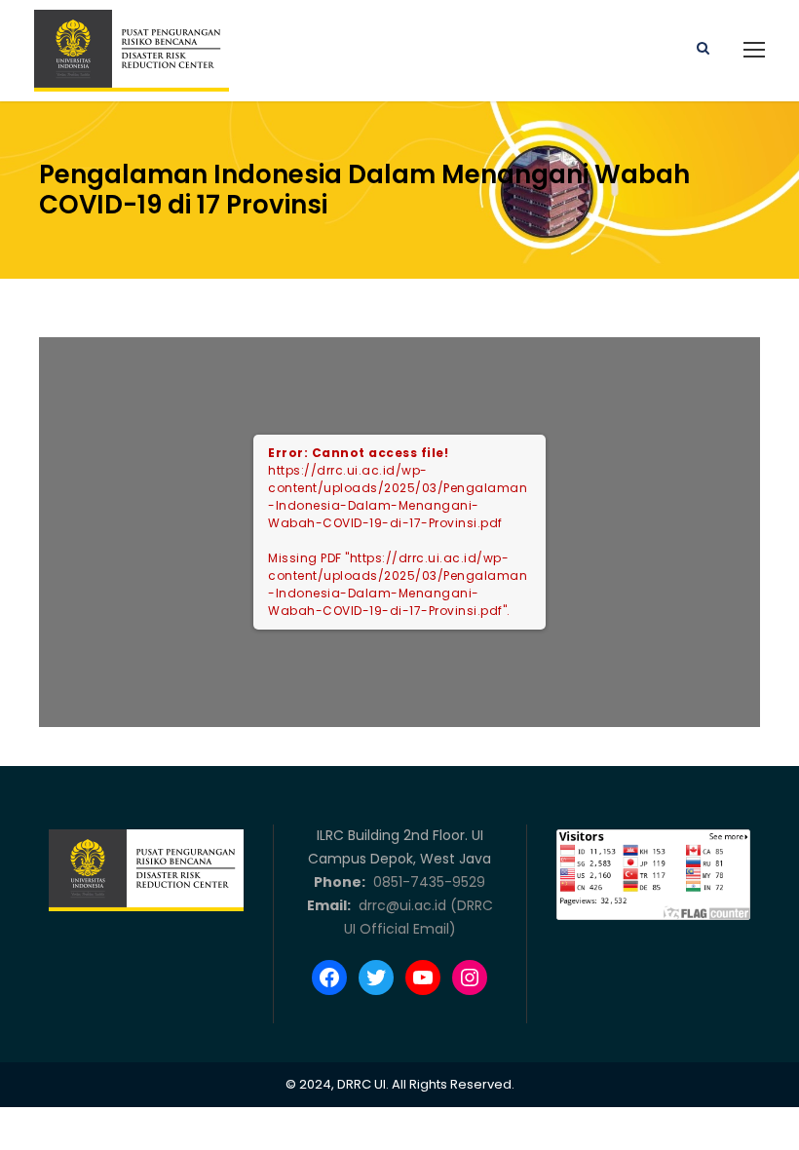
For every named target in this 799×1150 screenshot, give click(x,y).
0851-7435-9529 (427, 882)
